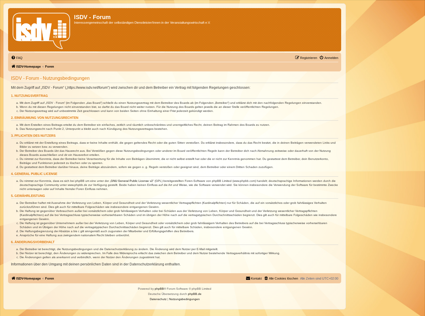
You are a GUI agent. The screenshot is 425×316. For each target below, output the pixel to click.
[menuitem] (17, 57)
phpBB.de (195, 293)
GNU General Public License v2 (132, 180)
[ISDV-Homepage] (42, 30)
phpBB (159, 288)
